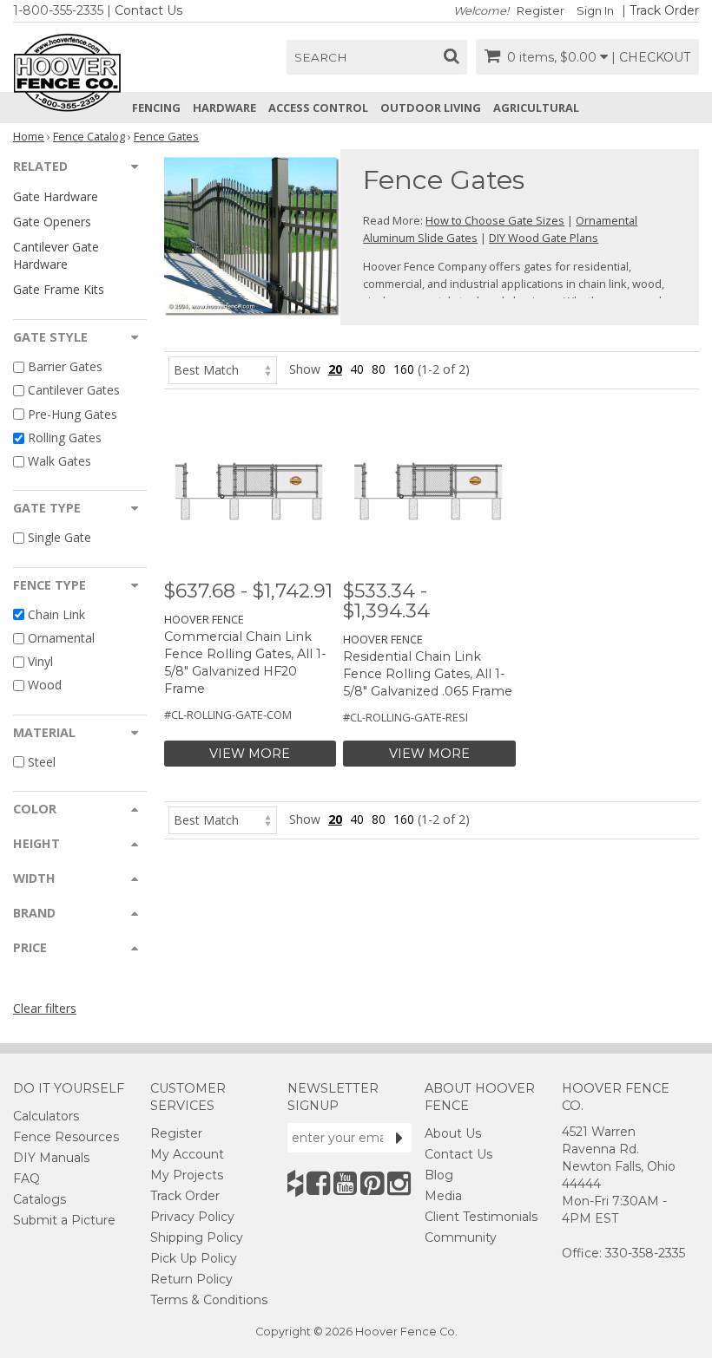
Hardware (224, 107)
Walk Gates (59, 461)
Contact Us (148, 10)
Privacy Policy (192, 1216)
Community (461, 1237)
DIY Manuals (51, 1157)
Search (320, 57)
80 (379, 369)
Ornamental (61, 638)
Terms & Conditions (208, 1300)
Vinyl (40, 661)
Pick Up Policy (193, 1258)
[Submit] (399, 1137)
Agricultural (536, 107)
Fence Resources (66, 1137)
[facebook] (318, 1183)
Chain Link (56, 614)
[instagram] (399, 1183)
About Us (453, 1133)
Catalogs (39, 1199)
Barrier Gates (65, 366)
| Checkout (650, 57)
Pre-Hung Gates (72, 414)
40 (357, 369)
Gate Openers (52, 221)
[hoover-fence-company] (295, 1183)
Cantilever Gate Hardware (56, 254)
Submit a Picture (64, 1220)
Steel (42, 762)
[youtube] (345, 1183)
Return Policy (191, 1279)
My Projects (186, 1175)
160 (403, 369)
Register (540, 10)
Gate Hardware (55, 196)
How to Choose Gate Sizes (494, 220)
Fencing (156, 107)
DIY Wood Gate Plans (543, 237)
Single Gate (59, 538)
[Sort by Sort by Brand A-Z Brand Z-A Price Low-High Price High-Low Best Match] (222, 369)
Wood (45, 685)
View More (249, 753)
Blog (439, 1175)
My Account (187, 1154)
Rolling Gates (65, 437)
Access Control (318, 107)
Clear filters (44, 1008)
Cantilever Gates (74, 390)
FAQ (26, 1178)
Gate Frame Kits (58, 289)
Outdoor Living (430, 107)
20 (335, 369)
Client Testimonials (481, 1216)
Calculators (46, 1116)
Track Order (664, 10)
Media (443, 1196)
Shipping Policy (196, 1237)
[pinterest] (372, 1183)
